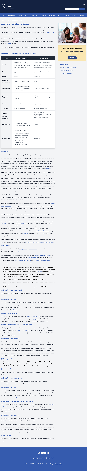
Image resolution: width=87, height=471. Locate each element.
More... (82, 15)
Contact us (3, 302)
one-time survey (33, 249)
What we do (22, 15)
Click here (8, 43)
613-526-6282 (50, 457)
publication (3, 223)
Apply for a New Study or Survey (50, 15)
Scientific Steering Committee (42, 255)
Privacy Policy (58, 464)
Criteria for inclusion (66, 73)
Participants (33, 15)
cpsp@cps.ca (17, 251)
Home (4, 15)
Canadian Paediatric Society (42, 260)
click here (48, 168)
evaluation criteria (33, 257)
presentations (23, 223)
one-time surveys (7, 35)
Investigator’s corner (70, 15)
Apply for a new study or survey (69, 67)
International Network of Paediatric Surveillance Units (39, 242)
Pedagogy (42, 233)
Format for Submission (32, 316)
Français (83, 4)
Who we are (11, 15)
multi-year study (23, 249)
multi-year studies (49, 32)
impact (26, 287)
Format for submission (67, 70)
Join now (71, 57)
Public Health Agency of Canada (22, 260)
